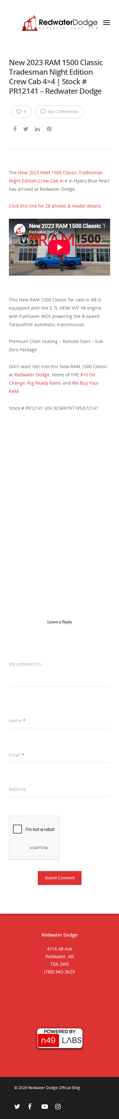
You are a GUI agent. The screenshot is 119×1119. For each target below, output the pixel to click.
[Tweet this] (26, 128)
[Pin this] (50, 128)
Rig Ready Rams (44, 383)
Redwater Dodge (32, 375)
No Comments (62, 111)
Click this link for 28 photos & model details (55, 206)
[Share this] (15, 128)
